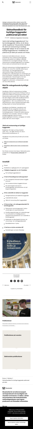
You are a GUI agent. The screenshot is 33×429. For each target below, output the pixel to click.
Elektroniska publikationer (13, 356)
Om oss (4, 406)
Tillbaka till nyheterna (16, 288)
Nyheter (10, 378)
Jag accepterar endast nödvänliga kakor (16, 423)
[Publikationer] (16, 308)
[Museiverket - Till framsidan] (16, 2)
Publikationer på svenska (12, 335)
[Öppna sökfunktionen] (3, 2)
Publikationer (13, 37)
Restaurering (25, 37)
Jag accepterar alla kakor (16, 418)
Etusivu (4, 378)
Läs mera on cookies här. (19, 413)
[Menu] (30, 2)
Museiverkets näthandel (17, 152)
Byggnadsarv (19, 37)
